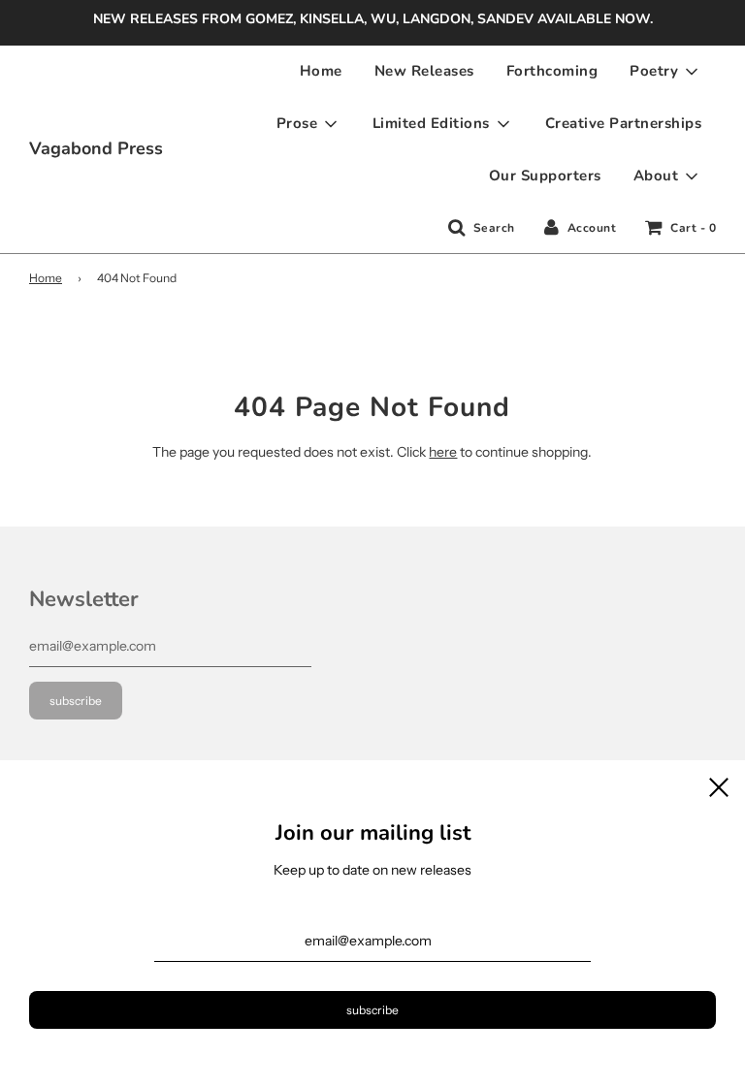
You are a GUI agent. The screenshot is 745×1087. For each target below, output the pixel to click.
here (443, 452)
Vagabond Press (96, 148)
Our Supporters (545, 175)
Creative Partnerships (623, 123)
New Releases (424, 70)
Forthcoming (552, 70)
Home (321, 70)
